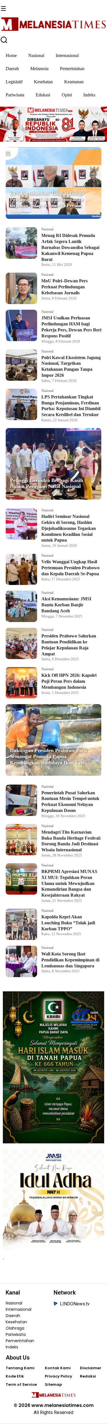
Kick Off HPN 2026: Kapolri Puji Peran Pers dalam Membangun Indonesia (68, 681)
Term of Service (21, 1384)
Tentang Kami (20, 1368)
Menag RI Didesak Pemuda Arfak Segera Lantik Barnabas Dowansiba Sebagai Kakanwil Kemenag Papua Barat (70, 247)
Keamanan (74, 81)
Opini (67, 94)
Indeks (89, 94)
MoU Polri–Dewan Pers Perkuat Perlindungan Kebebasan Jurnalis (64, 286)
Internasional (67, 55)
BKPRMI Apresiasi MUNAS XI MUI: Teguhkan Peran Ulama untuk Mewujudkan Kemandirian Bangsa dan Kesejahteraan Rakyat (69, 883)
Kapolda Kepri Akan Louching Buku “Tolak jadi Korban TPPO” (68, 922)
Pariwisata (15, 94)
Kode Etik (15, 1376)
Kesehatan (43, 81)
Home (11, 55)
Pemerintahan (72, 68)
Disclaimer (90, 1368)
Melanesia (39, 68)
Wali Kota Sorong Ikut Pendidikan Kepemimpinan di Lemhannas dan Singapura (70, 959)
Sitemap (53, 1384)
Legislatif (14, 81)
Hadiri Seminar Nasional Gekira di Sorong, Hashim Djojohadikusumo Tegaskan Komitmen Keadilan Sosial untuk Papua (68, 528)
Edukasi (43, 94)
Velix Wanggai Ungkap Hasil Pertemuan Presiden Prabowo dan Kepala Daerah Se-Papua (70, 567)
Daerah (12, 68)
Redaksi (88, 1376)
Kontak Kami (58, 1368)
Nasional (36, 55)
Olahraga (15, 1328)
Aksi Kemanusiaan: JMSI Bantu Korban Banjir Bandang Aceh (66, 604)
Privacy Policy (58, 1376)
